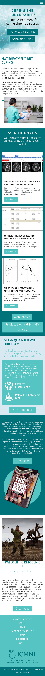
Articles (22, 623)
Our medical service (22, 619)
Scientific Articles (22, 39)
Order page (23, 461)
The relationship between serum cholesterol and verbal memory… (20, 290)
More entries (22, 317)
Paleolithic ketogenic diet (22, 631)
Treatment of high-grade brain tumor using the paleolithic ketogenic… (22, 183)
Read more (11, 199)
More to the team (22, 410)
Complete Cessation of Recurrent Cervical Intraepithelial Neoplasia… (21, 237)
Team (22, 635)
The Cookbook (22, 639)
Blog (22, 627)
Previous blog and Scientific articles (23, 327)
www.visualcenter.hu (22, 673)
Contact (22, 643)
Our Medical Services (22, 32)
